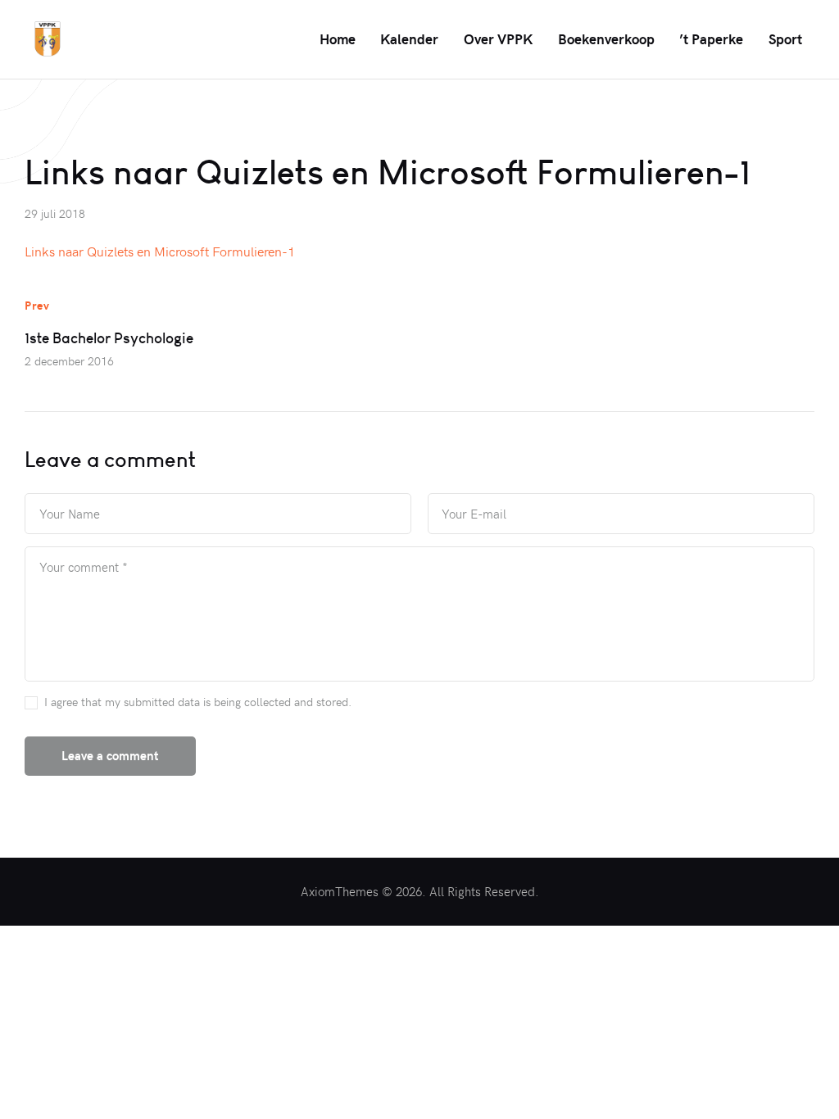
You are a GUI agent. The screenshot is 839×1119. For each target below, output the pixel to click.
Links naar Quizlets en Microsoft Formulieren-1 (160, 251)
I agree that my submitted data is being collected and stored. (197, 701)
